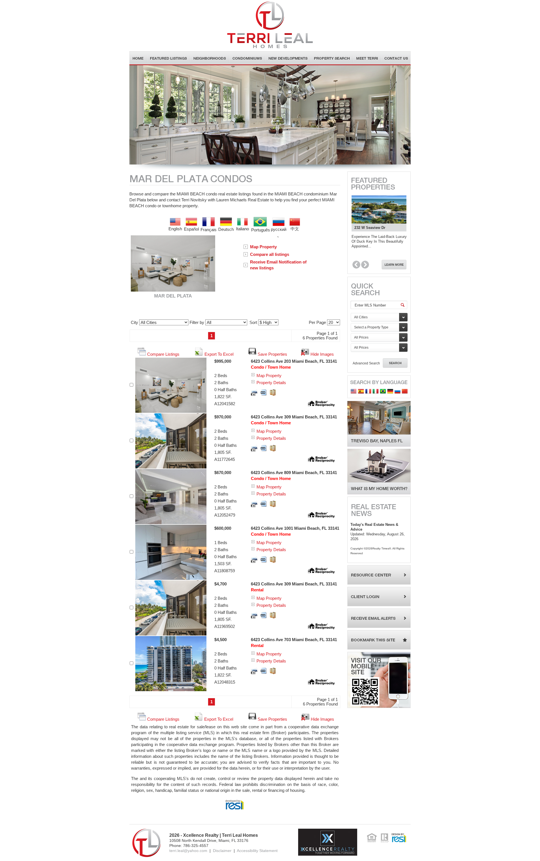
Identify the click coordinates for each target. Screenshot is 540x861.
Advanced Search (366, 363)
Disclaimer (222, 850)
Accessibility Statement (257, 850)
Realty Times (380, 548)
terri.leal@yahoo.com (188, 850)
